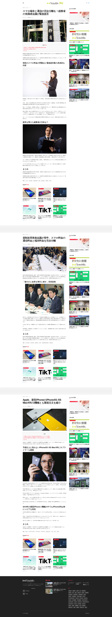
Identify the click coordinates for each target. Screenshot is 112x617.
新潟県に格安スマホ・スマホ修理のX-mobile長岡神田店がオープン (78, 85)
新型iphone (48, 531)
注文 (52, 531)
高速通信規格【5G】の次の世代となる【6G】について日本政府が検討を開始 (44, 200)
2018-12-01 (24, 17)
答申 (40, 342)
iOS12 (83, 592)
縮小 (55, 531)
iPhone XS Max (32, 531)
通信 (50, 180)
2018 (77, 590)
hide (45, 45)
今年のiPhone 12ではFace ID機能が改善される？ (29, 199)
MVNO (70, 596)
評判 (86, 607)
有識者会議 (35, 180)
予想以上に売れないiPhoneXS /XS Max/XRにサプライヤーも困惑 (36, 436)
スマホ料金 (27, 342)
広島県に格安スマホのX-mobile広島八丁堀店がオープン (59, 590)
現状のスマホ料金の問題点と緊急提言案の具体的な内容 (34, 47)
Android (83, 590)
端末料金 (36, 342)
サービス (85, 598)
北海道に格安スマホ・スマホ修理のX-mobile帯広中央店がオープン (78, 100)
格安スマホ (70, 607)
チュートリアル (86, 582)
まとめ (25, 50)
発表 (74, 607)
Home (24, 7)
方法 (80, 605)
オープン (77, 598)
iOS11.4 (79, 592)
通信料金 (51, 342)
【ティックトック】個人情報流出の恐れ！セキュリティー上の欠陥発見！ (44, 217)
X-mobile (74, 596)
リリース (83, 603)
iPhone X (70, 594)
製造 (58, 531)
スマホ (26, 180)
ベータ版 (79, 603)
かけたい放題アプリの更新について (76, 42)
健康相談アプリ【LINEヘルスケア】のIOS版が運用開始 (59, 216)
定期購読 (76, 605)
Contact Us (87, 613)
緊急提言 (43, 180)
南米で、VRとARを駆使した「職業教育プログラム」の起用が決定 (79, 71)
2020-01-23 (25, 201)
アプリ (84, 596)
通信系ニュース (28, 7)
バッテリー (79, 601)
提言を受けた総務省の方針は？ (29, 49)
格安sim (84, 605)
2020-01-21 (55, 202)
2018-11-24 (24, 244)
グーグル (81, 598)
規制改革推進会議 (45, 342)
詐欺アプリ (82, 607)
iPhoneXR (38, 531)
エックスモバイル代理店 (73, 12)
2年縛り (70, 590)
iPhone (86, 592)
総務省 (47, 180)
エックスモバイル (72, 31)
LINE (84, 594)
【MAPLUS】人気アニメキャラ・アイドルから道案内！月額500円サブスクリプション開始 (29, 217)
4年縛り (74, 590)
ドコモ (75, 601)
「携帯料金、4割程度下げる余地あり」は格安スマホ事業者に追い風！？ (79, 23)
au (73, 592)
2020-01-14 (25, 219)
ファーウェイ (71, 603)
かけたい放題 (79, 596)
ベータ (75, 603)
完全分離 (30, 180)
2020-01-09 (55, 218)
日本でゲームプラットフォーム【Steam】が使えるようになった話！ (59, 200)
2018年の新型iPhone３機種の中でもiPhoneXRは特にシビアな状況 (36, 437)
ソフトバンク (71, 601)
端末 (39, 180)
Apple (26, 531)
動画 (73, 605)
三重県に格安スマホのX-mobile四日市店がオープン (59, 583)
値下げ (70, 605)
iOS (75, 592)
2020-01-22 (40, 202)
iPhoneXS (43, 531)
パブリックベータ (85, 601)
